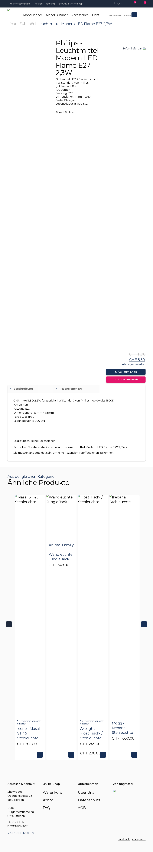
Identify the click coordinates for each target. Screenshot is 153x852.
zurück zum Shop (125, 371)
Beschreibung (23, 388)
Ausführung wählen (40, 755)
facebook (124, 839)
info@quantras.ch (17, 825)
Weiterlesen (71, 755)
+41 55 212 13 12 (15, 822)
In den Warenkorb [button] (134, 755)
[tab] (30, 389)
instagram (139, 839)
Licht (11, 24)
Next (144, 624)
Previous (9, 624)
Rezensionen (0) (70, 388)
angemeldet (37, 452)
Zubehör (26, 24)
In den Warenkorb (126, 379)
